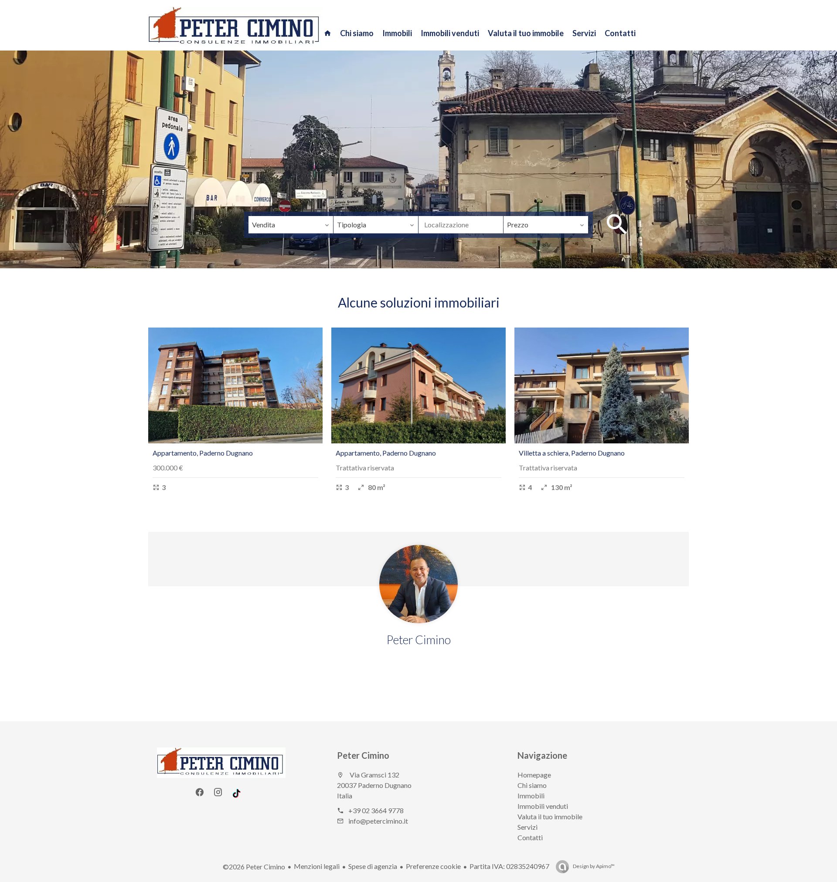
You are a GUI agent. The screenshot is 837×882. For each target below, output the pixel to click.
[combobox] (290, 224)
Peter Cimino (363, 755)
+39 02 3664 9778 (376, 810)
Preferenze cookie (433, 866)
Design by (593, 866)
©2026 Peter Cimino (254, 866)
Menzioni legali (317, 866)
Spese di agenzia (372, 866)
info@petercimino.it (378, 821)
